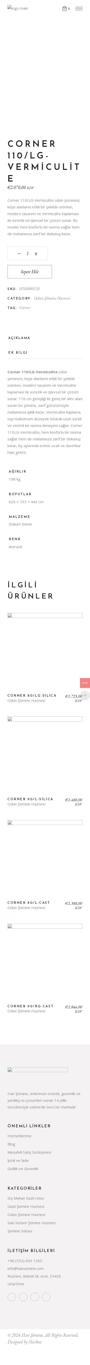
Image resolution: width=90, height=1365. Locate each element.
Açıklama (19, 338)
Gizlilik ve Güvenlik (23, 1168)
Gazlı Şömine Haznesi (26, 1206)
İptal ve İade (18, 1160)
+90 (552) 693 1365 (25, 1260)
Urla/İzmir (16, 1283)
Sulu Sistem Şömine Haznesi (32, 1222)
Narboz (35, 1342)
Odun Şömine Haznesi (52, 298)
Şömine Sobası (20, 1230)
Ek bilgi (18, 352)
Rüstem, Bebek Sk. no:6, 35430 (34, 1276)
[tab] (19, 340)
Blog (11, 1143)
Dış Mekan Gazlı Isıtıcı (26, 1198)
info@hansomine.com (26, 1268)
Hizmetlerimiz (20, 1135)
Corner (24, 307)
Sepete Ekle (30, 271)
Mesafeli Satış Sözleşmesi (29, 1152)
